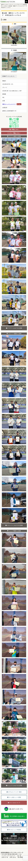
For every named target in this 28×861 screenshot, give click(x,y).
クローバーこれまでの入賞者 (15, 525)
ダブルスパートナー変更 (15, 792)
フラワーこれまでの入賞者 (15, 328)
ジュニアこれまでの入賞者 (15, 785)
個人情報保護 (21, 857)
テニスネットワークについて (8, 855)
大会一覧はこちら (13, 129)
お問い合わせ (13, 857)
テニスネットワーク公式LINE (14, 116)
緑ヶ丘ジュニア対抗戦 (15, 829)
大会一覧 (19, 855)
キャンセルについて (14, 802)
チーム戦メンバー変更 (15, 797)
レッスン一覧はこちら (14, 133)
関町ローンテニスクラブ (11, 104)
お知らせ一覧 (5, 857)
